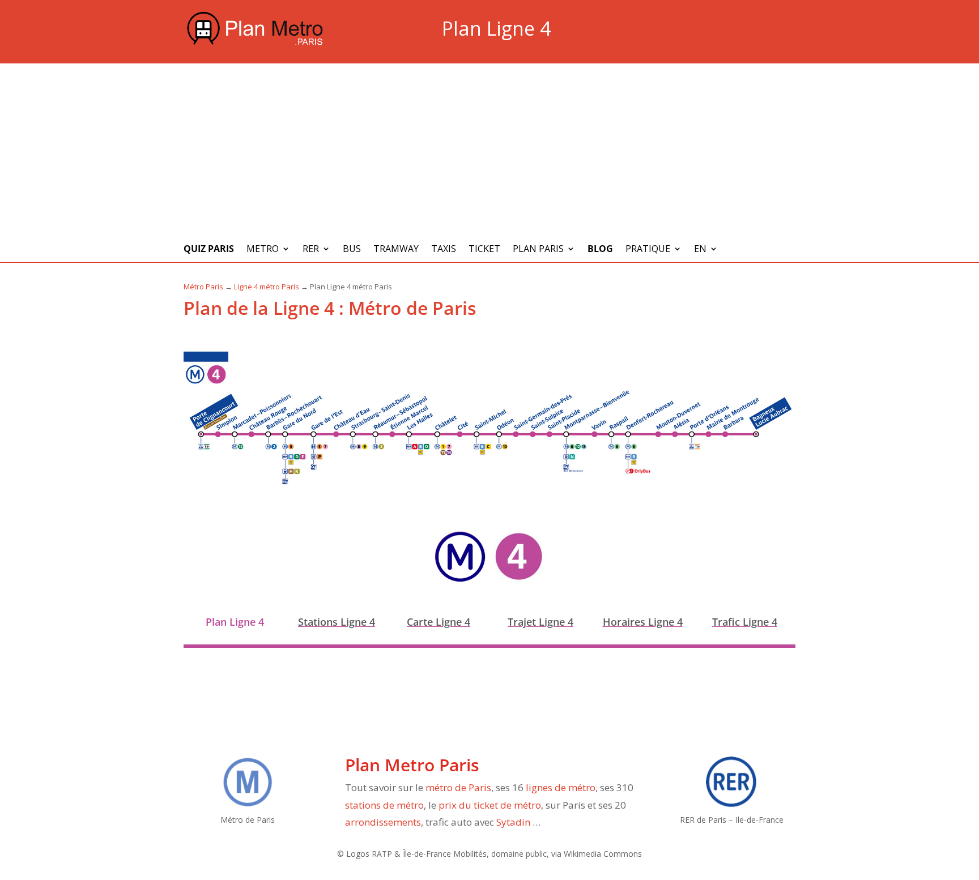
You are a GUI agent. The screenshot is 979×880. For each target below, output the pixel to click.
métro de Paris (458, 787)
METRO (262, 250)
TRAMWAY (396, 250)
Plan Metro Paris (412, 764)
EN (700, 250)
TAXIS (443, 250)
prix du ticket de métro (490, 804)
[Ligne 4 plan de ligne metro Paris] (489, 484)
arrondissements (383, 821)
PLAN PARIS (538, 250)
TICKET (484, 250)
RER (311, 250)
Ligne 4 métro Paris (266, 286)
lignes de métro (560, 787)
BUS (352, 250)
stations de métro (384, 804)
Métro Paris (203, 286)
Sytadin (513, 821)
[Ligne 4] (519, 581)
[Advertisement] (489, 148)
